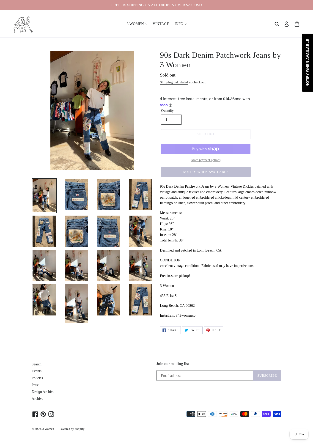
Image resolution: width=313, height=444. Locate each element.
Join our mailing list (172, 364)
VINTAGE (161, 24)
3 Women (48, 428)
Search (36, 364)
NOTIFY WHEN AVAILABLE (206, 172)
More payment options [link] (205, 160)
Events (36, 371)
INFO (179, 24)
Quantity (167, 110)
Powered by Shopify (72, 428)
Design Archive (43, 392)
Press (35, 385)
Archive (37, 398)
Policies (37, 378)
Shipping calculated (174, 82)
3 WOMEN (136, 24)
